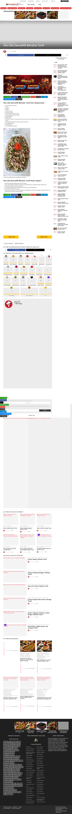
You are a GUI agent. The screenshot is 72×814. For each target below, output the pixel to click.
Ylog (39, 4)
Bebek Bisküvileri (30, 750)
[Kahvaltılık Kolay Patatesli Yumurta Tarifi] (55, 136)
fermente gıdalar (40, 655)
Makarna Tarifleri (15, 285)
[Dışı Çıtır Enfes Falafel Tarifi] (44, 519)
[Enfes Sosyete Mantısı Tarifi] (55, 232)
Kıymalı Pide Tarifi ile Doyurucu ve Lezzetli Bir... (19, 731)
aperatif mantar (30, 689)
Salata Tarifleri (8, 773)
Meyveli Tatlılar (40, 756)
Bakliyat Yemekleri (12, 8)
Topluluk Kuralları (15, 808)
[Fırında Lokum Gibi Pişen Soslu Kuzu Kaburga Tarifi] (55, 93)
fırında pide (22, 654)
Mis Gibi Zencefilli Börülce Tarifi (62, 228)
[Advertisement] (27, 65)
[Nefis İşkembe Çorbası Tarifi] (55, 160)
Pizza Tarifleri (40, 763)
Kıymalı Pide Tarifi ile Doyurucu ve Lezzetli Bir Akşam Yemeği (26, 659)
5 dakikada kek (45, 689)
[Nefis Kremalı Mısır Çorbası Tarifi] (55, 168)
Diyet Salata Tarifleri (30, 770)
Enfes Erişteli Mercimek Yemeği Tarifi (9, 549)
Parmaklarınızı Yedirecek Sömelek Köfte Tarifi (63, 224)
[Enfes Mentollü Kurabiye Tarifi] (55, 179)
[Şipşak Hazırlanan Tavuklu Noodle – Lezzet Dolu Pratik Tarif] (55, 97)
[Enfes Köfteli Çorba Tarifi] (55, 156)
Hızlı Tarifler (7, 758)
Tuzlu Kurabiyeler (40, 793)
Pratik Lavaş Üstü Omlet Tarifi (62, 141)
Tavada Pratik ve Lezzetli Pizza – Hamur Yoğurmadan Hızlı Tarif (63, 104)
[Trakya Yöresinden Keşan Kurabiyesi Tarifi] (55, 183)
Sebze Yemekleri (48, 285)
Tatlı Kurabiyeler (40, 784)
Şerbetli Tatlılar (8, 794)
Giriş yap (53, 1)
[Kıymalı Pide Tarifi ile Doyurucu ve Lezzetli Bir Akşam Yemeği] (27, 646)
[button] (56, 1)
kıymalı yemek (27, 655)
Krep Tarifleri (40, 748)
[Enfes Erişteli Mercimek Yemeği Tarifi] (10, 539)
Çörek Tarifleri (29, 766)
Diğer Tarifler (46, 8)
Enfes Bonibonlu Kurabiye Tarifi (62, 191)
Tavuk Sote (18, 783)
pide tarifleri (27, 656)
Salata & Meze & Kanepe (31, 285)
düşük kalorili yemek (24, 691)
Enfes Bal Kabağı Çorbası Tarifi (62, 175)
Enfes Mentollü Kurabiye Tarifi (62, 179)
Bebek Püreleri (29, 755)
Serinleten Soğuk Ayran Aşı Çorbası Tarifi (44, 549)
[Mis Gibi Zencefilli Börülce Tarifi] (55, 229)
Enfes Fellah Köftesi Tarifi (10, 528)
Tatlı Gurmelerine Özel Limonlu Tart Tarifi (62, 120)
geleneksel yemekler (40, 656)
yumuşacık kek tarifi (7, 696)
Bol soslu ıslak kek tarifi (8, 690)
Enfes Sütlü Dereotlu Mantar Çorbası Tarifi (62, 164)
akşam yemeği (22, 653)
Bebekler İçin (22, 8)
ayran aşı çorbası (47, 546)
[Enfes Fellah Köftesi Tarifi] (10, 519)
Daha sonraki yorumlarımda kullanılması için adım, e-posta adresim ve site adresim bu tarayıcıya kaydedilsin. (26, 407)
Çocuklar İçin (30, 8)
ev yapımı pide (28, 653)
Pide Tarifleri (30, 652)
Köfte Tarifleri (17, 764)
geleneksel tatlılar (8, 754)
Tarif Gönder (23, 1)
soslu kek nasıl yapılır (7, 694)
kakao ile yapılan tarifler (42, 692)
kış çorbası (47, 656)
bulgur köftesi (30, 547)
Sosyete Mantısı (7, 777)
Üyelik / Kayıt (45, 1)
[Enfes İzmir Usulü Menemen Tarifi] (55, 132)
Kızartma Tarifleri (30, 802)
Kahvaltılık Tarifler (47, 274)
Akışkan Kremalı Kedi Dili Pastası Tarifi (62, 125)
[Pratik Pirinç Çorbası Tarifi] (55, 172)
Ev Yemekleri (45, 652)
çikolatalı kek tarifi (7, 691)
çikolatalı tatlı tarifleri (42, 690)
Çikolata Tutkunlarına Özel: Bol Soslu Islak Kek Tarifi (10, 698)
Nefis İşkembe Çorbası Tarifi (61, 160)
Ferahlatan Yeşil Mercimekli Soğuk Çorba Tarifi (62, 145)
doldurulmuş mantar (24, 690)
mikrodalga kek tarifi (41, 694)
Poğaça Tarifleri (40, 765)
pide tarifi (22, 656)
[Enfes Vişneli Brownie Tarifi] (55, 129)
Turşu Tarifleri (40, 791)
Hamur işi (17, 756)
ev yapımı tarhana (46, 654)
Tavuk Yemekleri (7, 785)
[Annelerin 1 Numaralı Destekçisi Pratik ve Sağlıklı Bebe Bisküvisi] (55, 109)
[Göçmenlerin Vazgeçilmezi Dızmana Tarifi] (55, 115)
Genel (27, 786)
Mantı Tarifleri (40, 754)
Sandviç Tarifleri (41, 285)
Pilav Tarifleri (23, 285)
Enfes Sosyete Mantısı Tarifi (61, 232)
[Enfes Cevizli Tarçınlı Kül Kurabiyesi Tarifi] (55, 187)
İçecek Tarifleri (39, 274)
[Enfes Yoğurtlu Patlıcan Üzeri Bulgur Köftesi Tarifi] (27, 539)
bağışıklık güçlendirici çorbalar (43, 653)
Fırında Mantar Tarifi (24, 692)
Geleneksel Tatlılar (30, 784)
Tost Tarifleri (40, 789)
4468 (55, 62)
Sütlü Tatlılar (40, 782)
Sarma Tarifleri (7, 775)
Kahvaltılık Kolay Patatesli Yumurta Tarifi (62, 137)
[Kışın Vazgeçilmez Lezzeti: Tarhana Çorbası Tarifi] (44, 646)
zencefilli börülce (19, 243)
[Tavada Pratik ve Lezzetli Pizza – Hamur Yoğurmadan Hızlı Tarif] (55, 103)
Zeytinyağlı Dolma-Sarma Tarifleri (41, 800)
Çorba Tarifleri (38, 8)
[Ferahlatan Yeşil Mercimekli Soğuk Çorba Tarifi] (55, 144)
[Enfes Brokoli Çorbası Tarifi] (55, 152)
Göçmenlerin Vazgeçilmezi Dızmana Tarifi (61, 115)
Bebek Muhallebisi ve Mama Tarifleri (30, 753)
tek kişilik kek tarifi (41, 696)
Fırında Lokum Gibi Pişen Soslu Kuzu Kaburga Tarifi (63, 93)
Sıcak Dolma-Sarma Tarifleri (41, 778)
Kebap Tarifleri (29, 797)
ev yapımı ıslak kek (6, 692)
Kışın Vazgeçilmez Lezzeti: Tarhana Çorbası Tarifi (44, 660)
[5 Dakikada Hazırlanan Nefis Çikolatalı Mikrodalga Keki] (44, 682)
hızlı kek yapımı (39, 691)
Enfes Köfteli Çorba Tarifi (63, 156)
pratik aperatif (30, 694)
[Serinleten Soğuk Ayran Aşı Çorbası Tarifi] (44, 539)
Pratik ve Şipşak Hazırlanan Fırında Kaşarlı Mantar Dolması (27, 697)
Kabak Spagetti (18, 760)
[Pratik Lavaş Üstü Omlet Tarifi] (55, 141)
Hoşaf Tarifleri (29, 791)
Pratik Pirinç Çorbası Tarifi (63, 172)
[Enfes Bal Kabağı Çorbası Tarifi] (55, 175)
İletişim (37, 1)
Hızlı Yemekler (31, 274)
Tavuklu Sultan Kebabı (9, 783)
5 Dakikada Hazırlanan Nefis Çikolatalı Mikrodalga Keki (44, 698)
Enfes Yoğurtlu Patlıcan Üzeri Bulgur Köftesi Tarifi (27, 549)
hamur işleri (27, 654)
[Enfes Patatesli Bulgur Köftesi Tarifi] (27, 519)
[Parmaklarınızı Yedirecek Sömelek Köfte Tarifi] (55, 224)
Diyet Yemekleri (54, 8)
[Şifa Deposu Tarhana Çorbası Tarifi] (55, 149)
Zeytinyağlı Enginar (8, 787)
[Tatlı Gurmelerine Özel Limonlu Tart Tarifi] (55, 120)
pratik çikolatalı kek (41, 695)
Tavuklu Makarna (8, 781)
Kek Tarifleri (5, 689)
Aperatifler (3, 8)
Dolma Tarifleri (7, 748)
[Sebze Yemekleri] (39, 534)
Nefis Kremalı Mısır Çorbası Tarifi (63, 168)
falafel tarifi (45, 584)
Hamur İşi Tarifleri (24, 274)
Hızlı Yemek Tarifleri (8, 760)
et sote (15, 748)
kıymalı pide (22, 655)
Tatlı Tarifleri (11, 295)
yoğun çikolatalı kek (13, 695)
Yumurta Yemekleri (29, 295)
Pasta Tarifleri (12, 689)
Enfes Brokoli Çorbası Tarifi (61, 153)
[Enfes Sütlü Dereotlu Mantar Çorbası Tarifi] (55, 164)
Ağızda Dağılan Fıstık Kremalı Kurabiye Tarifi (62, 195)
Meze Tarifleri (7, 769)
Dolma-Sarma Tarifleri (66, 8)
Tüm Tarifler (31, 4)
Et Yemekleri (16, 274)
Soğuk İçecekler (40, 780)
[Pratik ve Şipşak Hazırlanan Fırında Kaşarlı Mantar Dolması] (27, 682)
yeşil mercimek (13, 547)
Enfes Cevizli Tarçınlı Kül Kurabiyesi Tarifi (63, 187)
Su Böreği (15, 777)
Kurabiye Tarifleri (7, 285)
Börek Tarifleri (29, 759)
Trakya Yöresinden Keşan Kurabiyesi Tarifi (62, 183)
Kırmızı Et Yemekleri (30, 801)
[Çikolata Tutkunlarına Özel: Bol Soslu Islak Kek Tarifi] (10, 682)
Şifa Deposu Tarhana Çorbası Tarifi (63, 149)
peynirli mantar (23, 694)
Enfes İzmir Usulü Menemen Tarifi (62, 133)
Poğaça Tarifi (16, 771)
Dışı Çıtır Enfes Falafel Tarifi (44, 528)
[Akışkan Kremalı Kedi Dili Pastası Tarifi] (55, 124)
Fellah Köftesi (45, 557)
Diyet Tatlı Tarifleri (30, 772)
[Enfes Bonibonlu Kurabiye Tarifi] (55, 191)
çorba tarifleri (40, 654)
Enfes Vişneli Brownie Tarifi (61, 129)
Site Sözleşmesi (6, 808)
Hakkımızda (31, 1)
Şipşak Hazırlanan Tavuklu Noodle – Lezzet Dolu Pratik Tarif (62, 99)
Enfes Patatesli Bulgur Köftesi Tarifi (26, 529)
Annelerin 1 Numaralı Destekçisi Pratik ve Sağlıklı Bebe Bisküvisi (63, 110)
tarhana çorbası (40, 658)
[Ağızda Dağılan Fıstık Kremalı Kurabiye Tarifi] (55, 194)
